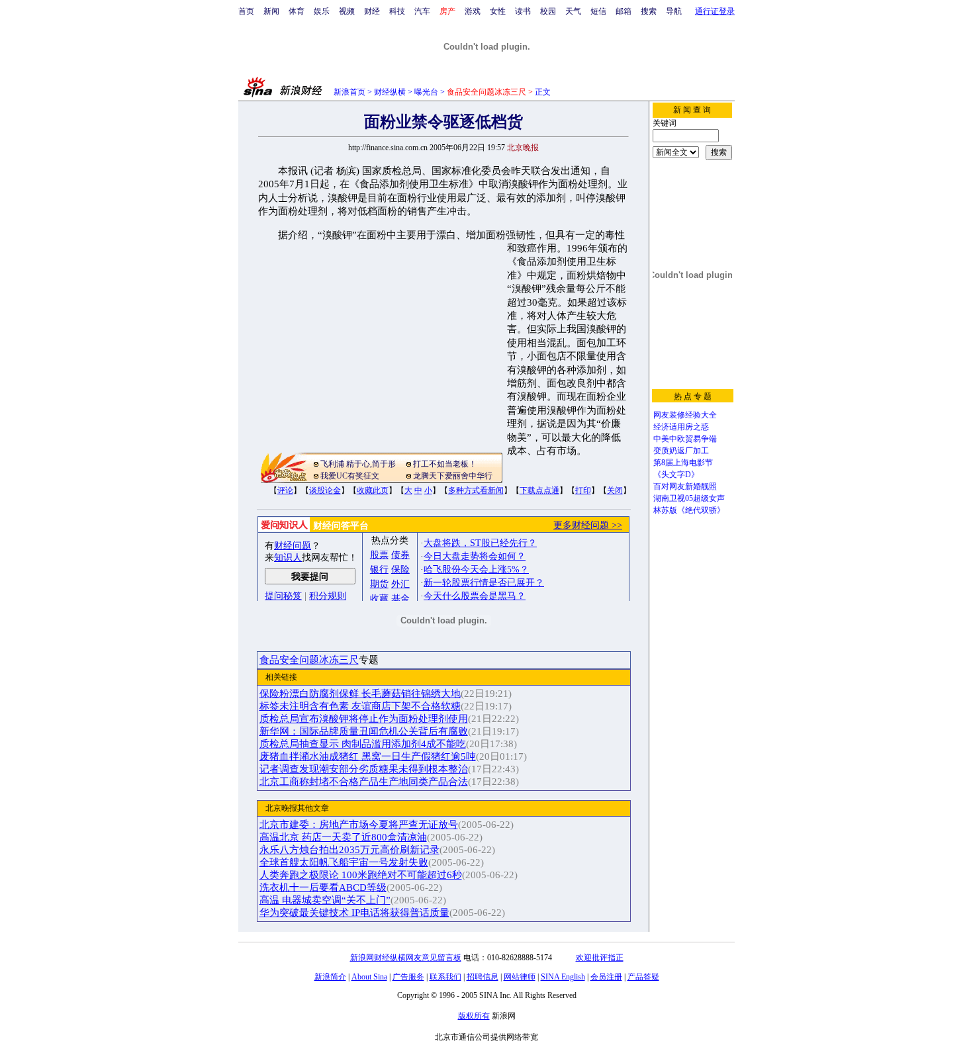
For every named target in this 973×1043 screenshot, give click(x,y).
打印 (583, 490)
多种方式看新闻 (476, 490)
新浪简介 (330, 976)
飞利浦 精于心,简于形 (358, 464)
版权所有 (474, 1015)
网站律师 (519, 976)
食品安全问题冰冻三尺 (309, 660)
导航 (674, 11)
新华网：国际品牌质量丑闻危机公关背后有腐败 (363, 731)
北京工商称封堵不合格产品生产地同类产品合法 (363, 781)
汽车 (422, 11)
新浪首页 (349, 92)
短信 (598, 11)
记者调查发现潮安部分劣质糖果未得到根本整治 (363, 769)
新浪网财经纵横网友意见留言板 (405, 957)
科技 (397, 11)
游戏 (473, 11)
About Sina (369, 976)
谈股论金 (325, 490)
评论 (285, 490)
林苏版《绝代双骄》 (689, 510)
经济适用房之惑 (681, 426)
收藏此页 (373, 490)
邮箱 (623, 11)
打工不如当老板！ (445, 464)
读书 (523, 11)
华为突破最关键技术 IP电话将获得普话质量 (354, 912)
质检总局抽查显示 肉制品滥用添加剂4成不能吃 (362, 744)
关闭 (615, 490)
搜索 (649, 11)
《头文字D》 (676, 474)
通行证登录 (715, 11)
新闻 (271, 11)
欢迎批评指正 (600, 957)
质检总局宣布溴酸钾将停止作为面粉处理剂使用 (363, 718)
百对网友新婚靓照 (685, 486)
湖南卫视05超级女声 (689, 498)
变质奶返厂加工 (681, 450)
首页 (246, 11)
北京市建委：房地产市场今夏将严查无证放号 (358, 824)
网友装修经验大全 (685, 415)
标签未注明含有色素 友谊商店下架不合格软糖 (360, 706)
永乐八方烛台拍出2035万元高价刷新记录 (349, 849)
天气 (573, 11)
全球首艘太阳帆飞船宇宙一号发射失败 (343, 862)
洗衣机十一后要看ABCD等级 (323, 887)
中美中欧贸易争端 (685, 438)
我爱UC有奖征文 (349, 475)
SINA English (563, 976)
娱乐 (322, 11)
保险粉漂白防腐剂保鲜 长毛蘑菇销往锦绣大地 (360, 693)
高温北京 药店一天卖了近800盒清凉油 (343, 837)
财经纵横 (390, 92)
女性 (498, 11)
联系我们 (445, 976)
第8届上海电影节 (683, 462)
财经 (372, 11)
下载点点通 (539, 490)
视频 (347, 11)
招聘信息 (482, 976)
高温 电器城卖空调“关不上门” (325, 900)
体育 (296, 11)
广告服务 (408, 976)
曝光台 (426, 92)
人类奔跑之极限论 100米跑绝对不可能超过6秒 (360, 875)
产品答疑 (643, 976)
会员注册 (606, 976)
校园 (548, 11)
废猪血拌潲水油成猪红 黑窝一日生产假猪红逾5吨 (367, 756)
